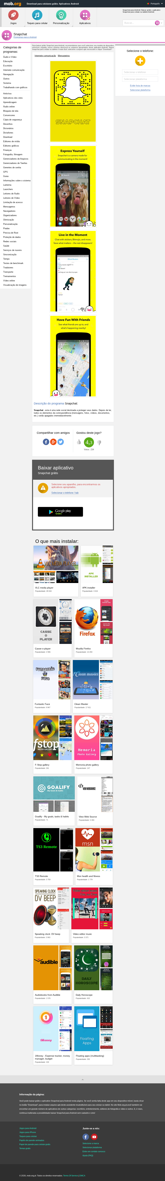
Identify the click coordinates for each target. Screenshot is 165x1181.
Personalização (10, 224)
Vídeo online (9, 280)
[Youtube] (95, 1139)
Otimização (8, 220)
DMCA (82, 1176)
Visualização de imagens (15, 285)
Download (7, 137)
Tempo (6, 259)
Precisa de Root (10, 233)
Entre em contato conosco (93, 1151)
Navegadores (9, 211)
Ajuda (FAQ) (87, 1155)
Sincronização (9, 254)
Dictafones (8, 132)
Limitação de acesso (13, 202)
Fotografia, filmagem (12, 154)
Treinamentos (9, 276)
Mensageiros (9, 206)
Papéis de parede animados (31, 1140)
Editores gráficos (11, 146)
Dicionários (8, 128)
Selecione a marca (90, 1143)
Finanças (7, 150)
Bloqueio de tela (10, 111)
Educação (8, 61)
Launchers (8, 189)
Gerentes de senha (12, 167)
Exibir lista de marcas (140, 85)
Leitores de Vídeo (11, 198)
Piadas (6, 228)
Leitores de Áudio (11, 193)
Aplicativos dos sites (13, 98)
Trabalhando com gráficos (15, 87)
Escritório (7, 65)
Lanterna (7, 185)
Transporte (8, 272)
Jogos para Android (27, 1128)
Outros (6, 79)
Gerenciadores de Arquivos (15, 159)
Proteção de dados (12, 237)
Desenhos (8, 124)
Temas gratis (24, 1148)
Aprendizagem (10, 102)
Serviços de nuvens (12, 250)
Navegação (8, 74)
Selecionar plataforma (140, 90)
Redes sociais (9, 241)
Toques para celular (28, 1136)
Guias (6, 176)
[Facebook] (86, 1139)
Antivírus (7, 93)
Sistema (7, 83)
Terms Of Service (70, 1176)
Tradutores (8, 267)
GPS (5, 172)
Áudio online (9, 106)
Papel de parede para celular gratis (34, 1144)
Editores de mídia (11, 141)
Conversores (9, 115)
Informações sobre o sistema (16, 180)
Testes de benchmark (13, 263)
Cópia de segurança (12, 119)
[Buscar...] (158, 22)
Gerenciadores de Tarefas (15, 163)
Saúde (6, 246)
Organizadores (10, 215)
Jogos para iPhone (27, 1132)
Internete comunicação (13, 70)
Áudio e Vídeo (9, 57)
